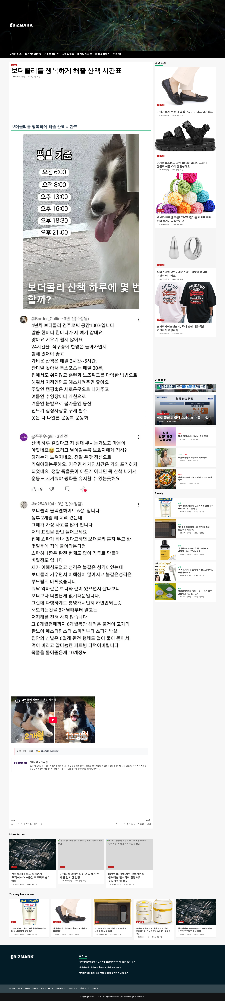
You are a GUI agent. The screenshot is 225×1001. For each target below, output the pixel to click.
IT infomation (47, 988)
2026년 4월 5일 (171, 421)
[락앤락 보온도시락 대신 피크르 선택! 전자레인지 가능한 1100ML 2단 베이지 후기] (154, 912)
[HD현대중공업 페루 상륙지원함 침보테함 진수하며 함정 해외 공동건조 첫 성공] (129, 854)
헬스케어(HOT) (33, 54)
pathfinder (183, 483)
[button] (214, 54)
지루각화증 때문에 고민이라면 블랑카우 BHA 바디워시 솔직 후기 (107, 962)
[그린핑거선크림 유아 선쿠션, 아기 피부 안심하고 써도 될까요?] (165, 592)
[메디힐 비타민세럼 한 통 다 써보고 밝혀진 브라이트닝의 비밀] (165, 550)
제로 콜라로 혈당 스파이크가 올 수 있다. (184, 417)
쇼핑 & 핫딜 (68, 54)
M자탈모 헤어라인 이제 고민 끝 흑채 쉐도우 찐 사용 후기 (104, 973)
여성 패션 (161, 105)
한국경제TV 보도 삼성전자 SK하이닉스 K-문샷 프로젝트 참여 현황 (30, 877)
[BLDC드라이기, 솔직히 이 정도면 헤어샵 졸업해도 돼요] (165, 571)
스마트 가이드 (51, 54)
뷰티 (179, 503)
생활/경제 (84, 988)
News (27, 988)
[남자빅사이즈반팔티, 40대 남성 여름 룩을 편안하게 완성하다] (185, 302)
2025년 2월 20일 (193, 461)
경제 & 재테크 (102, 54)
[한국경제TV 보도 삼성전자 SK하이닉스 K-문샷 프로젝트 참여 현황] (32, 854)
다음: (133, 822)
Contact (95, 988)
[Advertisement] (147, 25)
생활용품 (140, 922)
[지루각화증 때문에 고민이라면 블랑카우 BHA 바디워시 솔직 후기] (165, 507)
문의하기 (117, 54)
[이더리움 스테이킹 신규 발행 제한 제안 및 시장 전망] (81, 854)
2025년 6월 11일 (193, 439)
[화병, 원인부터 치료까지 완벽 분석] (165, 436)
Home (12, 988)
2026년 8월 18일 (177, 334)
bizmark (161, 421)
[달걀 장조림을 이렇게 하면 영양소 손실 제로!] (165, 479)
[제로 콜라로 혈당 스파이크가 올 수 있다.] (185, 404)
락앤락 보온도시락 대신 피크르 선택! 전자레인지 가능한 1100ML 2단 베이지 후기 (153, 931)
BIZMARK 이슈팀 (19, 77)
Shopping (60, 988)
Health (35, 988)
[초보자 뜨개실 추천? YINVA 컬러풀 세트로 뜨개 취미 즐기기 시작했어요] (185, 193)
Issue (14, 65)
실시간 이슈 (15, 54)
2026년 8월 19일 (199, 597)
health (160, 414)
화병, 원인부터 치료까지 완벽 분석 (193, 436)
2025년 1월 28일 (34, 77)
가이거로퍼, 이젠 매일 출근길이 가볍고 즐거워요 (185, 111)
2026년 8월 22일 (177, 115)
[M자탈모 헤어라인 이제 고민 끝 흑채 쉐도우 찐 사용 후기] (165, 528)
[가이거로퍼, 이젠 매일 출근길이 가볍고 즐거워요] (185, 87)
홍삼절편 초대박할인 (50, 751)
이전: (27, 822)
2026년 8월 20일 (80, 881)
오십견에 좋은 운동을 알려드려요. (192, 457)
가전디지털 (72, 988)
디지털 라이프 (84, 54)
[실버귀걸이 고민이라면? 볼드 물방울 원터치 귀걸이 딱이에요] (185, 248)
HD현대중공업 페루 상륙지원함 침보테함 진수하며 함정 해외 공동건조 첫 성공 (126, 877)
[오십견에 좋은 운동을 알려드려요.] (165, 457)
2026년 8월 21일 (32, 884)
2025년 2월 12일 (194, 483)
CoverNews (138, 997)
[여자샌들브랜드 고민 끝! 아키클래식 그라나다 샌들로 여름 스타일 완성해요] (185, 138)
